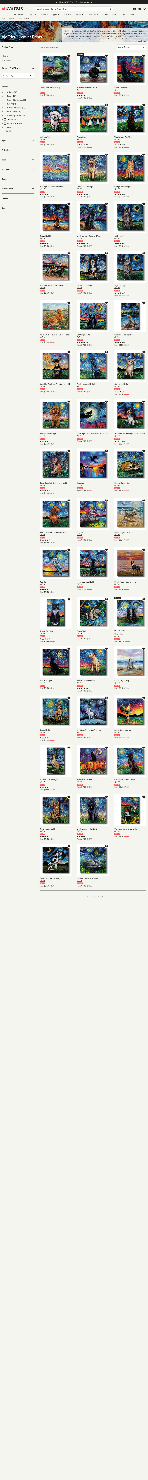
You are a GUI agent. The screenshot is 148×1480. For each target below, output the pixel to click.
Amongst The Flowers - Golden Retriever (56, 335)
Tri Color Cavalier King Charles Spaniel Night (130, 433)
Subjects (30, 14)
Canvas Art (12, 18)
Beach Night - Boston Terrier (125, 582)
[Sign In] (139, 9)
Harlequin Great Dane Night (51, 878)
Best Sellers (18, 14)
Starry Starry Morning (122, 730)
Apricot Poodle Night (48, 433)
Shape (4, 179)
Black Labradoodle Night (87, 829)
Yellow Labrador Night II (86, 680)
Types (55, 14)
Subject (5, 86)
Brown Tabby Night (47, 829)
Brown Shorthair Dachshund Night (53, 532)
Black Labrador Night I (86, 384)
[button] (3, 92)
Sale (132, 14)
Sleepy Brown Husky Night (50, 88)
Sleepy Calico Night (122, 483)
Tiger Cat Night (120, 285)
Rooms (78, 14)
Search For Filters (11, 68)
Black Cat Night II (121, 88)
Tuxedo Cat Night (46, 631)
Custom (115, 14)
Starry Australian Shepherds (125, 829)
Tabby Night (119, 236)
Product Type (7, 47)
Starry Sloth (81, 631)
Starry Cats (81, 137)
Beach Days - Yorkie (122, 532)
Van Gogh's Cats (83, 335)
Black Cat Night (46, 680)
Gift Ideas (6, 169)
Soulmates (118, 634)
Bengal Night (45, 730)
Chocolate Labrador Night (124, 779)
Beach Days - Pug (121, 680)
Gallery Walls (93, 14)
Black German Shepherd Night (89, 236)
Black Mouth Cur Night (49, 779)
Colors (105, 14)
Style (4, 140)
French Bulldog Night (85, 582)
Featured (5, 198)
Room (4, 160)
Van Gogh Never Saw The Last (89, 730)
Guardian (80, 483)
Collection (6, 150)
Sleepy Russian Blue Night (87, 878)
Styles (43, 14)
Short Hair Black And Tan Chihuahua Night (56, 384)
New (124, 14)
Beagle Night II (45, 236)
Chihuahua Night (121, 384)
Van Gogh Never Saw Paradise (52, 186)
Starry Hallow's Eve (84, 779)
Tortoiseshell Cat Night (123, 137)
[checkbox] (5, 92)
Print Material (7, 189)
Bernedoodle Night (84, 285)
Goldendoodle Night (85, 186)
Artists (66, 14)
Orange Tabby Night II (123, 186)
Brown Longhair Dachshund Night (53, 483)
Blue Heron (44, 582)
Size (3, 208)
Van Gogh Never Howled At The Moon (92, 433)
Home (3, 18)
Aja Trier (42, 90)
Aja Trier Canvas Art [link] (24, 18)
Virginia (80, 532)
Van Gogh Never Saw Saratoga (52, 285)
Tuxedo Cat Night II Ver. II (87, 88)
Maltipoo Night (45, 137)
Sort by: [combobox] (124, 47)
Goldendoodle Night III (123, 335)
